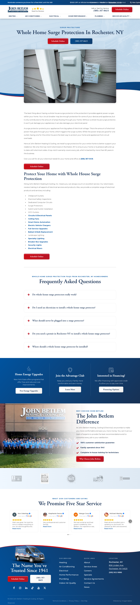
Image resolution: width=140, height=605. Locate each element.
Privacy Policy (74, 601)
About (102, 2)
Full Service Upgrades (38, 229)
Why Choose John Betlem (90, 459)
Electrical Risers (35, 248)
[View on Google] (14, 515)
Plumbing (99, 16)
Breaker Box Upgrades (38, 242)
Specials (93, 2)
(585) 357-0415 (87, 159)
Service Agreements (94, 579)
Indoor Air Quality (120, 16)
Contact (123, 2)
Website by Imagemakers (122, 601)
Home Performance (76, 16)
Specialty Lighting (36, 239)
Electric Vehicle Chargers (39, 225)
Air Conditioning (32, 16)
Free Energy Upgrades (29, 391)
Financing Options (111, 390)
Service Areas (90, 567)
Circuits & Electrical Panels (40, 216)
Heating (12, 16)
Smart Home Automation (39, 222)
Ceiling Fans (33, 219)
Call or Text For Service (100, 8)
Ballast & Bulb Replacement (40, 232)
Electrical (54, 16)
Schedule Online (36, 167)
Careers (88, 571)
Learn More (70, 390)
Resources (112, 2)
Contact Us (89, 583)
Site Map (84, 601)
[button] (9, 521)
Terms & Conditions (59, 601)
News (86, 587)
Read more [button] (16, 529)
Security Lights (35, 245)
